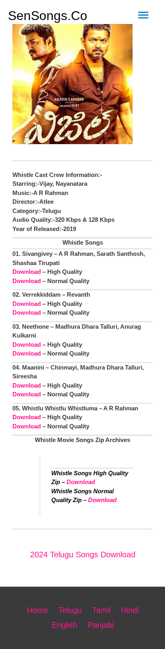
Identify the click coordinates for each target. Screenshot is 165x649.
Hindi (130, 610)
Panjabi (101, 625)
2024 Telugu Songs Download (82, 554)
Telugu (70, 610)
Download (26, 271)
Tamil (101, 610)
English (64, 625)
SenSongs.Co (47, 15)
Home (37, 610)
